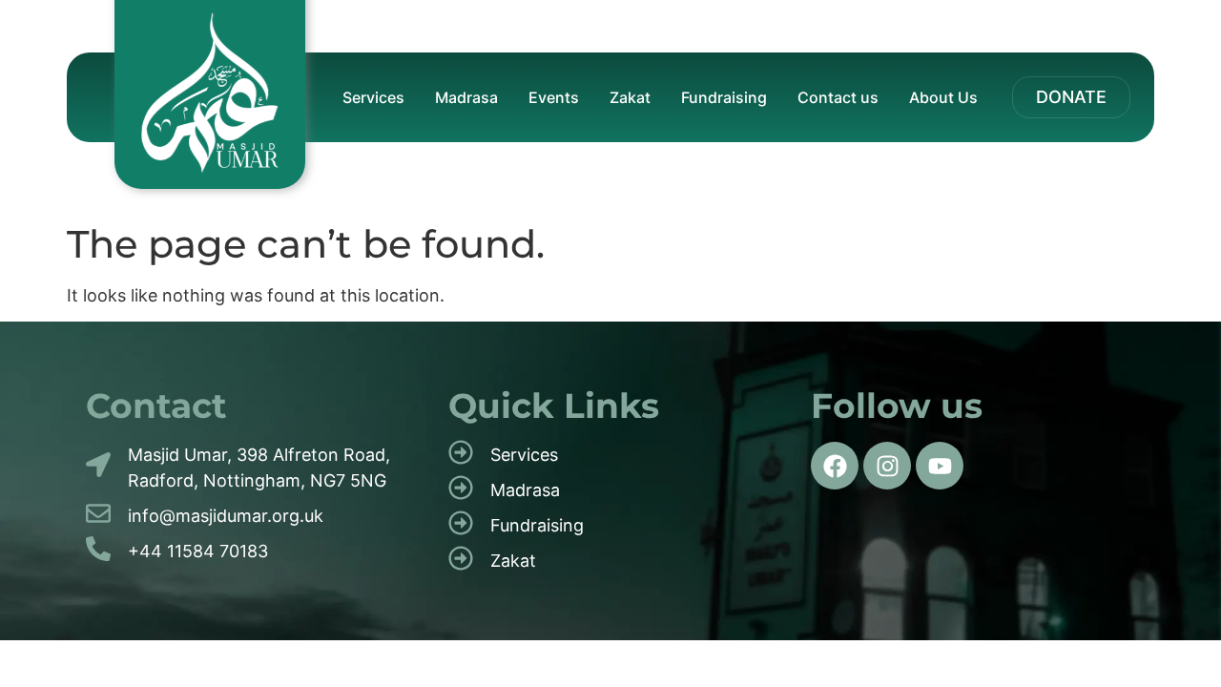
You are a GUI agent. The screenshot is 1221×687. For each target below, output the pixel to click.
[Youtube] (939, 465)
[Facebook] (835, 465)
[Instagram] (887, 465)
